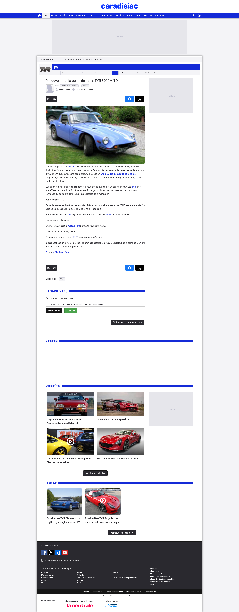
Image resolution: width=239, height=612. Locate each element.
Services (120, 15)
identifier (84, 304)
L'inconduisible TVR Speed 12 (113, 419)
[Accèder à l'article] (70, 404)
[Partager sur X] (140, 98)
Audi (68, 214)
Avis (109, 73)
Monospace (46, 583)
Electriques (81, 15)
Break (43, 580)
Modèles (65, 73)
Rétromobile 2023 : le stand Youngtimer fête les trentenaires (69, 460)
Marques (148, 15)
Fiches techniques (127, 73)
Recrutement (151, 592)
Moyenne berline (47, 575)
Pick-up (80, 580)
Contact (86, 592)
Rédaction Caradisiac (114, 592)
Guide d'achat (67, 15)
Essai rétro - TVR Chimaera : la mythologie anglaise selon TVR (64, 520)
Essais (54, 15)
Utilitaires (94, 15)
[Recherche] (193, 15)
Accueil (56, 73)
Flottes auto (107, 15)
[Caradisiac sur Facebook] (44, 553)
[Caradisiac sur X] (51, 553)
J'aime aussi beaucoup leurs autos (118, 174)
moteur (71, 226)
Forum (130, 15)
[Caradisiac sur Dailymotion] (58, 553)
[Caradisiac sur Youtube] (65, 553)
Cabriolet (80, 575)
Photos (148, 73)
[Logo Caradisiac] (119, 11)
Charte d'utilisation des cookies (162, 579)
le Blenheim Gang (61, 252)
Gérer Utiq (154, 584)
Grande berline (47, 578)
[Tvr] (45, 73)
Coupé (79, 572)
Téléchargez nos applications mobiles (62, 560)
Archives (153, 569)
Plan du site (154, 571)
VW (74, 237)
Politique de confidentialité (160, 576)
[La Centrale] (80, 608)
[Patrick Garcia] (50, 92)
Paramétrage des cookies (160, 582)
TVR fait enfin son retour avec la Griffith (118, 458)
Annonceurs (97, 592)
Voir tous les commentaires (127, 322)
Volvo (108, 214)
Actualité (98, 59)
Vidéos (156, 73)
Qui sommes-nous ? (134, 592)
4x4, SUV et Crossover (85, 578)
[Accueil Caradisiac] (39, 15)
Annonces (160, 15)
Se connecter (53, 310)
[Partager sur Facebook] (130, 98)
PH (47, 252)
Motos (115, 572)
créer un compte (97, 304)
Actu (46, 15)
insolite (71, 166)
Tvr (56, 67)
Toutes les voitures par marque (125, 578)
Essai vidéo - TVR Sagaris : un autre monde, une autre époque (102, 520)
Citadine (44, 572)
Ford (78, 226)
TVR (134, 186)
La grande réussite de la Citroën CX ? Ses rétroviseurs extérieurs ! (67, 421)
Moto (138, 15)
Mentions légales (157, 574)
